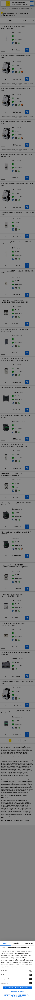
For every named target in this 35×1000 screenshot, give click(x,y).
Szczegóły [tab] (16, 943)
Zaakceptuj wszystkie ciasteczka (17, 988)
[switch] (30, 975)
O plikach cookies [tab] (27, 943)
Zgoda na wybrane (17, 991)
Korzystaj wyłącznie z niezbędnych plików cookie (17, 995)
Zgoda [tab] (5, 943)
